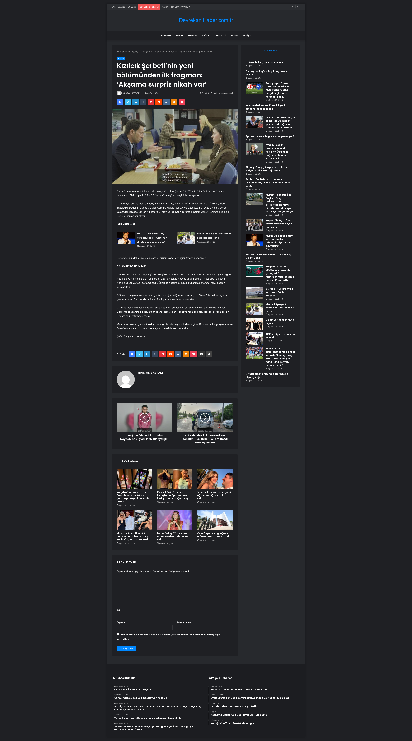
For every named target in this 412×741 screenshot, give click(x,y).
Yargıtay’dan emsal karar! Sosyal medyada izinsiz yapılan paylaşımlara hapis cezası (133, 497)
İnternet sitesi (184, 622)
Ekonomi (193, 35)
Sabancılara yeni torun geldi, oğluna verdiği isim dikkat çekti (214, 495)
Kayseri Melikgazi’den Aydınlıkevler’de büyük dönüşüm (279, 224)
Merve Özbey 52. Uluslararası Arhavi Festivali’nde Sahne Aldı (174, 536)
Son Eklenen (270, 50)
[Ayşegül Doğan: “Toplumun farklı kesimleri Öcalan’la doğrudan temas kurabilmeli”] (254, 149)
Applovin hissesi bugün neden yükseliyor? (270, 136)
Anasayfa (166, 35)
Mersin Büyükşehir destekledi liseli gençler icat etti (280, 308)
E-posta (121, 622)
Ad (119, 610)
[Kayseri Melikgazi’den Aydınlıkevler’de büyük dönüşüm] (254, 225)
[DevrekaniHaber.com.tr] (206, 20)
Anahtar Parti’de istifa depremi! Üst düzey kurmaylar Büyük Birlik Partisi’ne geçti (268, 183)
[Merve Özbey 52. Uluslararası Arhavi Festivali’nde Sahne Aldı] (174, 520)
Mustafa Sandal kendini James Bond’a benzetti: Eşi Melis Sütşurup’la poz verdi (133, 536)
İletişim (247, 35)
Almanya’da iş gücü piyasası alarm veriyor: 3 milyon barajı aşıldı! (266, 169)
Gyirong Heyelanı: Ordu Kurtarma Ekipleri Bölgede (279, 292)
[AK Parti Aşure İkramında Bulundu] (254, 338)
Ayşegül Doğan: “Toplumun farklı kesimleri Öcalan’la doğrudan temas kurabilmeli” (277, 151)
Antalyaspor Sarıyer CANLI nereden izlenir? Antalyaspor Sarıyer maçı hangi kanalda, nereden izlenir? (212, 6)
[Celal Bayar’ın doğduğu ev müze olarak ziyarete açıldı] (215, 520)
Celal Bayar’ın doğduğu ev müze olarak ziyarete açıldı (213, 535)
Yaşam (234, 35)
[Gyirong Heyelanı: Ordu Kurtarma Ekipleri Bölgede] (254, 293)
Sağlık (206, 35)
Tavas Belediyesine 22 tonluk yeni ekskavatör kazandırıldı (265, 107)
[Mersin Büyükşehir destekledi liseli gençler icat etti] (186, 238)
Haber (179, 35)
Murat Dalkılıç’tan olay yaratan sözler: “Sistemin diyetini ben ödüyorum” (152, 238)
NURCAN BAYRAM (131, 93)
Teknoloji (220, 35)
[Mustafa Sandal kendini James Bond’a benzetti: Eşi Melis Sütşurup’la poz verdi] (134, 520)
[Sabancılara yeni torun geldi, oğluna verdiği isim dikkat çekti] (215, 479)
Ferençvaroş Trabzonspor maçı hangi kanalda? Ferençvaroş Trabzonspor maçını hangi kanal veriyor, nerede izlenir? (280, 357)
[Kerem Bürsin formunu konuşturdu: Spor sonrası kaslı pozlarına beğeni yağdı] (174, 479)
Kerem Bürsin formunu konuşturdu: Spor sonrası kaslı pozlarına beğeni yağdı (173, 495)
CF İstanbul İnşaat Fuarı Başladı (264, 62)
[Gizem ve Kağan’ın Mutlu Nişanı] (254, 324)
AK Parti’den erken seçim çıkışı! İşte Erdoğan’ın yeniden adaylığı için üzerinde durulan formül (280, 122)
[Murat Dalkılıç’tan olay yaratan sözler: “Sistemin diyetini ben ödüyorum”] (126, 238)
